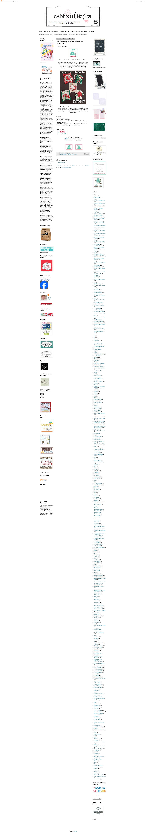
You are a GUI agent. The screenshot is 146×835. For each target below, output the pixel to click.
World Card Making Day (99, 774)
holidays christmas (97, 512)
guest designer (96, 497)
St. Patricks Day (97, 707)
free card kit (96, 474)
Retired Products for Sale (45, 34)
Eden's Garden (96, 451)
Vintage (95, 763)
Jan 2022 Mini (97, 542)
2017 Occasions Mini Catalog (99, 233)
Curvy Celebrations (97, 436)
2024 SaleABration (98, 304)
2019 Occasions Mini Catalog (99, 255)
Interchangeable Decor (98, 529)
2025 (95, 315)
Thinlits (95, 744)
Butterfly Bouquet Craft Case (99, 368)
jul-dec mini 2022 (97, 545)
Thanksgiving (96, 740)
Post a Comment (61, 162)
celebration (96, 391)
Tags (76, 154)
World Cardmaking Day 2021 (100, 776)
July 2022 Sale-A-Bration (99, 547)
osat (95, 623)
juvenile (95, 550)
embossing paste (97, 452)
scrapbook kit (96, 675)
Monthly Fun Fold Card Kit (60, 34)
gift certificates (97, 489)
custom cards (96, 438)
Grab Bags (92, 31)
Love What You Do (97, 566)
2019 (95, 252)
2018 (95, 240)
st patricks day (96, 704)
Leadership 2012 (97, 561)
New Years (96, 596)
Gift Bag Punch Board (98, 483)
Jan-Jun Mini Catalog (98, 544)
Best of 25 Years (97, 355)
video (95, 762)
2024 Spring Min (97, 308)
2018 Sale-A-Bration (98, 245)
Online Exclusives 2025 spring (99, 610)
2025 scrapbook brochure (99, 322)
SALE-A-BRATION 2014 (99, 663)
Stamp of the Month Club (99, 711)
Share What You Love (98, 685)
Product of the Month (98, 647)
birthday (95, 357)
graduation (96, 495)
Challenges (96, 393)
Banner (95, 352)
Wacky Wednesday (97, 767)
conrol (95, 404)
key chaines (96, 552)
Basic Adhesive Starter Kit (99, 354)
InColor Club (96, 523)
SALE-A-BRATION (98, 661)
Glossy (95, 494)
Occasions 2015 (97, 602)
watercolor (96, 768)
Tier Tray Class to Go (98, 748)
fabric (95, 457)
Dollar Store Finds (97, 439)
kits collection (96, 559)
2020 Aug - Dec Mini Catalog (100, 262)
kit (94, 553)
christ (95, 396)
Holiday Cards (97, 507)
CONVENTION (97, 407)
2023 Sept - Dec (97, 294)
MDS (95, 572)
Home (40, 31)
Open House (96, 619)
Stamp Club (96, 708)
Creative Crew (96, 429)
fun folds (95, 480)
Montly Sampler (97, 589)
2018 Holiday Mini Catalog (99, 241)
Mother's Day (96, 593)
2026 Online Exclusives (98, 331)
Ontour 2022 (96, 617)
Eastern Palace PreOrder (98, 449)
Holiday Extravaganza (98, 509)
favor (95, 466)
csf (94, 435)
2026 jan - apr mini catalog (99, 328)
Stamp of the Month (98, 710)
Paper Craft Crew (97, 629)
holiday (95, 506)
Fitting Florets (97, 470)
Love (95, 564)
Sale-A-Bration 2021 (98, 669)
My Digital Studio (97, 594)
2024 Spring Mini (97, 309)
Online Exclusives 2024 (98, 607)
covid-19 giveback (97, 411)
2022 (95, 282)
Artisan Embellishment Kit (99, 346)
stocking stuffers (97, 725)
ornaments (96, 620)
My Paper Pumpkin (64, 31)
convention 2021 (97, 410)
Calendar (95, 372)
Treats (95, 755)
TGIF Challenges (97, 738)
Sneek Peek (96, 695)
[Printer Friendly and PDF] (86, 154)
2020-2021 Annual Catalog (99, 268)
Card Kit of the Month (98, 381)
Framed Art (96, 472)
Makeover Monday (97, 567)
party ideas (96, 638)
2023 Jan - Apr (97, 289)
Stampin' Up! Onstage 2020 (99, 722)
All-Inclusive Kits (97, 340)
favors (95, 467)
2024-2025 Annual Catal (99, 311)
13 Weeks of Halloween (98, 213)
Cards (95, 384)
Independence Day (97, 524)
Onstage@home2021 (98, 616)
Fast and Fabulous (97, 460)
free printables (96, 475)
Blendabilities (96, 360)
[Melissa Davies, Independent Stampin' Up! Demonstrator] (44, 288)
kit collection (96, 555)
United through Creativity (99, 756)
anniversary (96, 342)
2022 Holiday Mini (97, 283)
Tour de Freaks (97, 750)
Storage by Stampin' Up (98, 726)
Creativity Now (97, 433)
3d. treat (95, 339)
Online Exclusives (97, 604)
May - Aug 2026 (97, 570)
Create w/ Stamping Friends (69, 154)
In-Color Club (96, 521)
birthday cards (96, 358)
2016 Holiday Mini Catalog (99, 222)
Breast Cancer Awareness (99, 363)
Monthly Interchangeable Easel (100, 581)
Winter (95, 773)
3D (94, 337)
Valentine (95, 758)
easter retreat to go (97, 448)
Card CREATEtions (98, 378)
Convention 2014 (97, 408)
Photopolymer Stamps (98, 645)
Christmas (62, 154)
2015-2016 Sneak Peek (98, 221)
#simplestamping (97, 197)
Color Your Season (97, 402)
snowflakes (96, 700)
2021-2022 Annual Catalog (99, 279)
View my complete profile (49, 298)
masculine (96, 569)
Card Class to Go (97, 375)
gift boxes (96, 486)
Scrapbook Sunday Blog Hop (99, 678)
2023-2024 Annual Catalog (99, 295)
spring (95, 702)
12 (94, 199)
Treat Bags (96, 753)
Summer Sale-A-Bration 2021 (100, 730)
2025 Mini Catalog (97, 319)
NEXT (67, 138)
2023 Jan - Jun (97, 291)
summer (95, 728)
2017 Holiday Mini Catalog (99, 230)
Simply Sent (96, 690)
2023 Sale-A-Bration (98, 292)
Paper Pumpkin (97, 631)
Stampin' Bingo (97, 718)
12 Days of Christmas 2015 (99, 200)
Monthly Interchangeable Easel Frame (78, 34)
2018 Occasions (97, 244)
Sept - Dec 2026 (97, 682)
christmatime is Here (98, 399)
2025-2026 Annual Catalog (99, 324)
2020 (95, 261)
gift (94, 481)
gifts (95, 492)
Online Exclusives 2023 (98, 605)
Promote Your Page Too (44, 280)
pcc (94, 641)
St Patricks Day (97, 705)
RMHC (95, 655)
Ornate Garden (97, 622)
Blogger (75, 831)
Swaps (95, 732)
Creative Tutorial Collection (99, 430)
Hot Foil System (97, 515)
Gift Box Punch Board (98, 484)
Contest (95, 405)
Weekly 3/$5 (96, 771)
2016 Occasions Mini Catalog (99, 225)
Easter (95, 446)
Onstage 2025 (96, 614)
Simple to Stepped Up (98, 687)
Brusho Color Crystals (98, 366)
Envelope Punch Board (98, 454)
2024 (95, 298)
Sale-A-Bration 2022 (98, 670)
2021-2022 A (96, 275)
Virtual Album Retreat (98, 765)
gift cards (96, 488)
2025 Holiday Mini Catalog (99, 317)
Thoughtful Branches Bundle (99, 746)
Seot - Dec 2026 (97, 681)
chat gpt (95, 394)
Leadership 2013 (97, 562)
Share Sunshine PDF (98, 684)
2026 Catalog (96, 327)
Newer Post (59, 165)
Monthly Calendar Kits (98, 575)
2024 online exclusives (98, 302)
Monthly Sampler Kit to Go (99, 586)
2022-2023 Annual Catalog (99, 285)
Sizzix (95, 692)
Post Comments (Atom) (66, 167)
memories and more (97, 573)
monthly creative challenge (99, 576)
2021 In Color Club (98, 273)
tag (94, 735)
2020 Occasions (97, 265)
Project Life (96, 650)
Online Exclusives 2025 (98, 608)
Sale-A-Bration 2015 (98, 666)
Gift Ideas (96, 491)
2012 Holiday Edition (98, 215)
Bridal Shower (96, 365)
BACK (66, 140)
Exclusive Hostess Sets (98, 455)
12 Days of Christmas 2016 (99, 203)
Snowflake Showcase (98, 696)
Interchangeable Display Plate (99, 530)
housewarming (97, 517)
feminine (95, 469)
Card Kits (96, 383)
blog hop (95, 361)
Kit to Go (96, 556)
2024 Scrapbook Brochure (99, 305)
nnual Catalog (96, 599)
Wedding (95, 770)
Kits (95, 558)
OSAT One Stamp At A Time (99, 625)
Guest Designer (97, 498)
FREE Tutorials (97, 478)
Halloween (96, 500)
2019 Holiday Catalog (98, 254)
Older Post (87, 165)
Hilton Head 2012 (97, 504)
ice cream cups (96, 520)
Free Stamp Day (97, 477)
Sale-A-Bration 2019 (98, 667)
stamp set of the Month (98, 713)
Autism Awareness (97, 349)
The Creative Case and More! (51, 31)
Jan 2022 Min (96, 541)
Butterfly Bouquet (97, 370)
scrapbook (96, 673)
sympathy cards (97, 734)
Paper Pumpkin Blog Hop (99, 632)
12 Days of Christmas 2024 (99, 205)
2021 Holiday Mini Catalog (99, 271)
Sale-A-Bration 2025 (98, 672)
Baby (95, 351)
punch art (95, 652)
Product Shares (97, 648)
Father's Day (96, 464)
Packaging (96, 628)
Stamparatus (96, 716)
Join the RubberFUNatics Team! (79, 31)
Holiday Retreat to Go (98, 510)
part (95, 635)
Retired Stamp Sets (97, 653)
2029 (95, 332)
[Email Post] (73, 153)
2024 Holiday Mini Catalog (99, 299)
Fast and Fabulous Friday (99, 462)
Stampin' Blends (97, 719)
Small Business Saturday (98, 693)
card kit (95, 380)
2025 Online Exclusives (98, 321)
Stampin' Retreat (97, 721)
